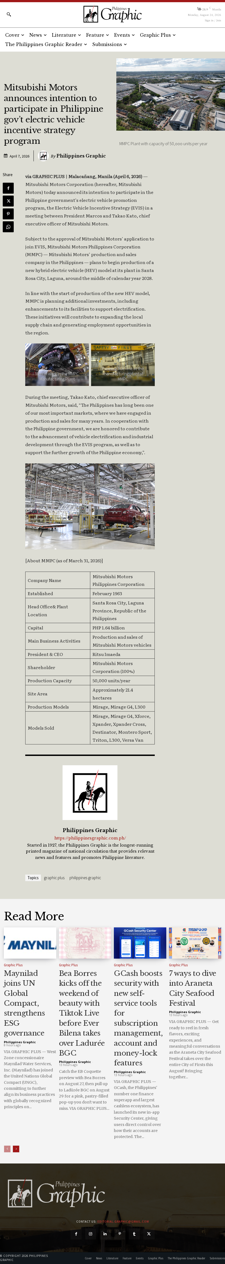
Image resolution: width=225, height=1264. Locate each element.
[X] (8, 201)
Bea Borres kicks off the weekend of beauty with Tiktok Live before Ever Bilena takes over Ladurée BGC (82, 1013)
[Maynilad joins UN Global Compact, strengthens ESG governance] (30, 943)
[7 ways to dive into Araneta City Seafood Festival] (195, 943)
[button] (9, 14)
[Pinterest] (8, 213)
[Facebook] (8, 188)
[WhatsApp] (8, 226)
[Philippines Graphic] (112, 14)
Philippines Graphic (81, 156)
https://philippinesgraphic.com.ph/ (90, 838)
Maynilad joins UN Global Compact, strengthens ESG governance (24, 1003)
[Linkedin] (105, 1234)
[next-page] (16, 1149)
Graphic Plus (54, 877)
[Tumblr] (134, 1234)
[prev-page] (7, 1149)
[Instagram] (90, 1234)
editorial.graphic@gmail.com (123, 1221)
